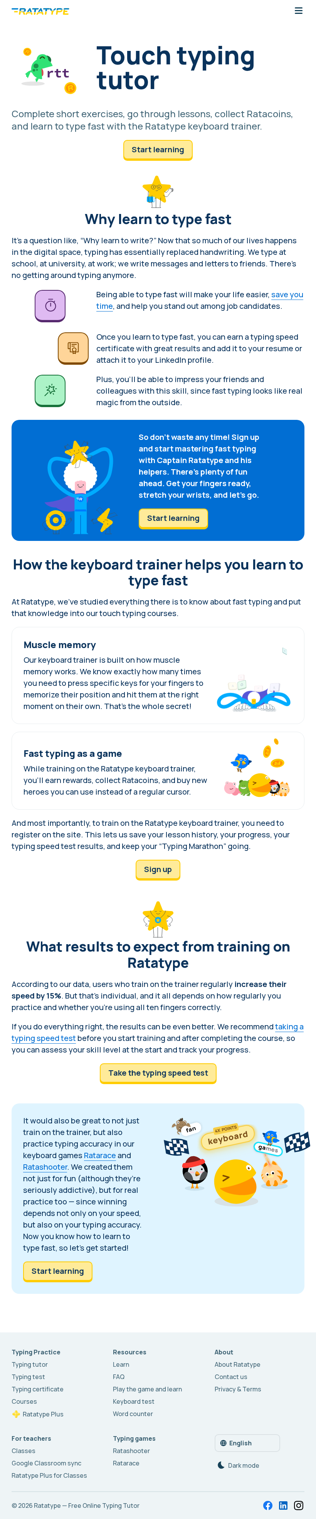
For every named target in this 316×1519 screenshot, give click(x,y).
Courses (24, 1401)
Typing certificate (38, 1389)
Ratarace (100, 1155)
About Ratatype (238, 1364)
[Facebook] (268, 1505)
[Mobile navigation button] (298, 11)
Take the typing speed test (158, 1073)
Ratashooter (45, 1167)
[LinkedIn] (283, 1505)
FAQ (118, 1376)
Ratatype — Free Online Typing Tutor (87, 1505)
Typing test (28, 1376)
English (240, 1443)
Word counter (133, 1414)
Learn (121, 1364)
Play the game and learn (147, 1389)
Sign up (158, 869)
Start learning (158, 149)
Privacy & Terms (238, 1389)
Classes (23, 1451)
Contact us (231, 1376)
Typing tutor (30, 1364)
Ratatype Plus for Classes (49, 1475)
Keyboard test (134, 1401)
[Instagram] (298, 1505)
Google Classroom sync (46, 1463)
